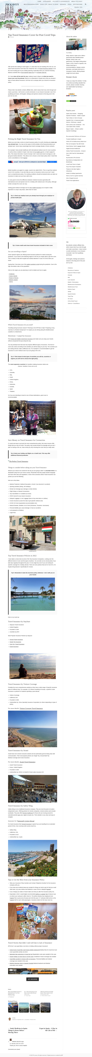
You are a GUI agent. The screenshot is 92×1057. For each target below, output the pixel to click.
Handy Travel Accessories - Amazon (76, 151)
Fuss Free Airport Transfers (73, 166)
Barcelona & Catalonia (73, 270)
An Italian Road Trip (32, 551)
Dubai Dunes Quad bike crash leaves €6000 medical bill (25, 950)
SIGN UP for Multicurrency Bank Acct (76, 141)
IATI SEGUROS (32, 979)
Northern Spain (71, 289)
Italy (69, 277)
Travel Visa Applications (72, 180)
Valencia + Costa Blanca (74, 303)
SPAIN (69, 291)
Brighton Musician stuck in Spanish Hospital (21, 963)
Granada (70, 275)
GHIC (26, 170)
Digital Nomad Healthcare (73, 148)
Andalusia (11, 274)
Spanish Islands (71, 294)
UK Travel (70, 298)
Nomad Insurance (26, 824)
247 (62, 1055)
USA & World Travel (72, 301)
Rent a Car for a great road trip (74, 175)
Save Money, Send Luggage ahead (75, 146)
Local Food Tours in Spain (73, 164)
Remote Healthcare (27, 813)
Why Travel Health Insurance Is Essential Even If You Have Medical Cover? (14, 993)
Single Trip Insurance (15, 642)
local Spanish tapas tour (27, 72)
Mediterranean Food (73, 286)
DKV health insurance (35, 187)
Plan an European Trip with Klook (75, 144)
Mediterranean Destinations (74, 284)
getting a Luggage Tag (42, 894)
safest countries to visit (33, 264)
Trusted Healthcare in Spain (73, 139)
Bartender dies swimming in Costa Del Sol (21, 954)
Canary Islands (13, 276)
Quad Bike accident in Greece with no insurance (23, 959)
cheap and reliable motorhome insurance (22, 339)
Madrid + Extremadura (73, 282)
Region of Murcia (13, 278)
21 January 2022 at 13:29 (16, 1043)
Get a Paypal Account (72, 178)
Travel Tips (70, 296)
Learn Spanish (71, 279)
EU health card (38, 152)
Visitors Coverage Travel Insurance (31, 708)
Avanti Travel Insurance (27, 762)
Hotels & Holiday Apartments (74, 173)
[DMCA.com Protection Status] (71, 101)
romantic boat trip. (42, 72)
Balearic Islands (13, 280)
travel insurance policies (46, 68)
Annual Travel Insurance (16, 639)
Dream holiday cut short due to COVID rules (21, 956)
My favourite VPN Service (73, 157)
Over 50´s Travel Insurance (17, 644)
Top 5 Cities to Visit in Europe (74, 118)
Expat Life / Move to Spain (74, 272)
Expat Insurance (14, 646)
